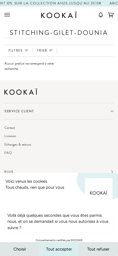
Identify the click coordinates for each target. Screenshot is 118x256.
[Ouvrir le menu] (12, 15)
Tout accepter (59, 249)
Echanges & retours (17, 144)
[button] (99, 15)
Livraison (10, 135)
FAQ (8, 152)
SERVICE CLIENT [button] (19, 111)
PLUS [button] (8, 171)
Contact (9, 127)
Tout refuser (98, 249)
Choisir (19, 249)
